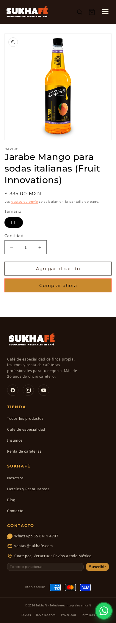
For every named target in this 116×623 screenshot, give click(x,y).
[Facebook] (12, 390)
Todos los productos (25, 418)
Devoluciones (45, 615)
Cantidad (13, 235)
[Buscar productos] (79, 12)
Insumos (15, 440)
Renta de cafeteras (24, 451)
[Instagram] (28, 390)
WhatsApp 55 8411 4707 (36, 536)
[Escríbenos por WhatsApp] (104, 611)
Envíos (26, 615)
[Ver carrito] (91, 12)
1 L (14, 222)
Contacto (15, 510)
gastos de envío (24, 202)
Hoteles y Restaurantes (28, 488)
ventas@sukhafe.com (33, 545)
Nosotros (15, 478)
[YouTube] (43, 390)
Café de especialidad (26, 429)
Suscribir (97, 567)
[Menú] (105, 12)
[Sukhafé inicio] (27, 11)
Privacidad (68, 615)
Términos (88, 615)
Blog (11, 499)
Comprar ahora (58, 285)
